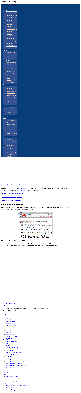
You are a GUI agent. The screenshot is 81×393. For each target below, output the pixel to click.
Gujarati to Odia (11, 31)
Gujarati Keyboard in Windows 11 (15, 361)
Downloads (6, 116)
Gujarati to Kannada (11, 330)
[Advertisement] (35, 173)
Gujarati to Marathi (11, 323)
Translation (6, 10)
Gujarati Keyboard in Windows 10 (15, 363)
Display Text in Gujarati (12, 354)
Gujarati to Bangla (12, 29)
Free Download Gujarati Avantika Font (12, 193)
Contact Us (6, 305)
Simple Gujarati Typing (12, 376)
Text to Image (10, 145)
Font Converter (7, 105)
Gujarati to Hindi (11, 17)
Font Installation (11, 82)
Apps (4, 137)
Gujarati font (22, 188)
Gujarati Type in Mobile (12, 380)
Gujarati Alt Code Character (13, 352)
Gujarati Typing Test (11, 341)
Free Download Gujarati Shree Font (11, 200)
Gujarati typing (24, 190)
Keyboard (5, 84)
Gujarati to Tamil (11, 38)
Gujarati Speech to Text (9, 303)
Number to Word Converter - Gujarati (11, 154)
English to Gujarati (12, 12)
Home (4, 8)
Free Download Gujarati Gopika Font (12, 197)
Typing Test (6, 50)
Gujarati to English (12, 15)
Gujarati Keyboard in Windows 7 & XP (11, 101)
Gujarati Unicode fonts (12, 347)
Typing (5, 118)
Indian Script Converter (12, 389)
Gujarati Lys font (11, 71)
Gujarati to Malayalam (12, 336)
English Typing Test (11, 343)
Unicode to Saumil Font (12, 369)
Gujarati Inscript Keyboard (13, 360)
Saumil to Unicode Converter (13, 371)
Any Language (10, 47)
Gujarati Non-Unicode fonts (13, 349)
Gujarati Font (6, 60)
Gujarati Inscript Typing (12, 378)
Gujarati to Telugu (11, 41)
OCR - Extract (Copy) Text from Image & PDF (11, 141)
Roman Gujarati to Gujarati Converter (16, 381)
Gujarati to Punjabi (11, 325)
